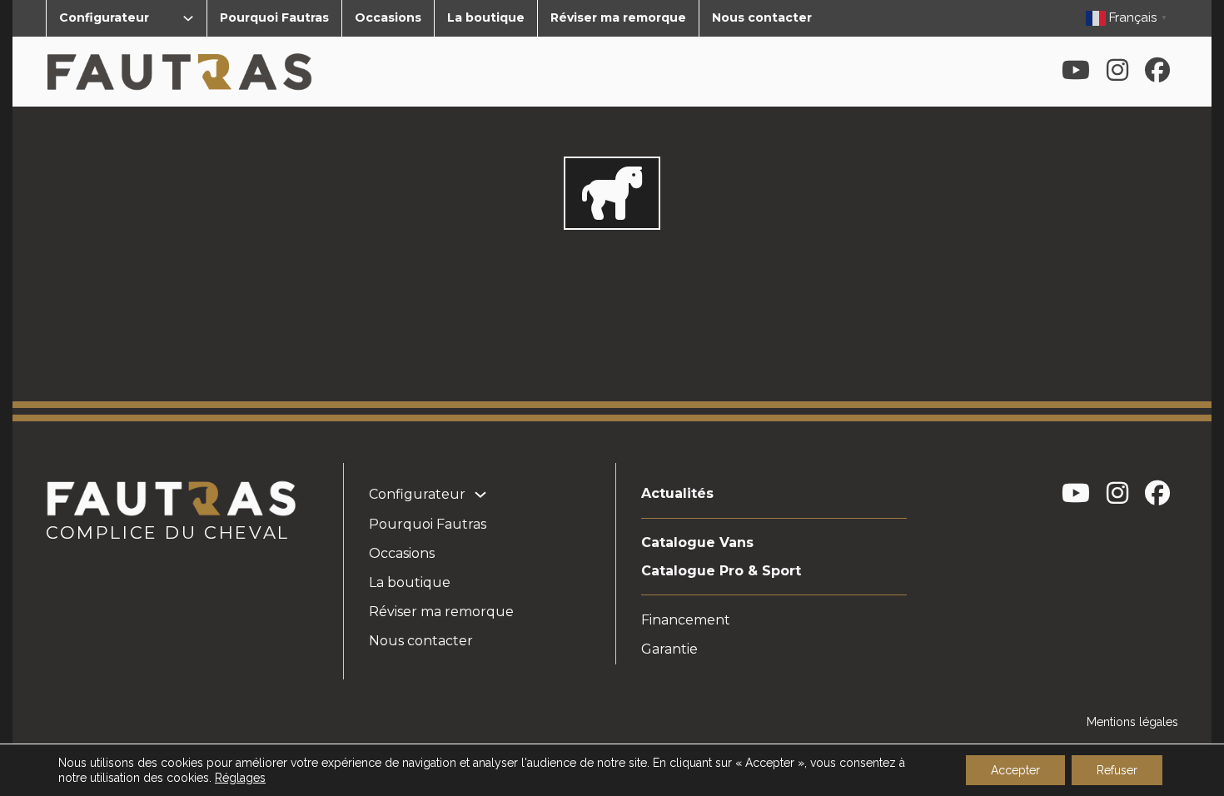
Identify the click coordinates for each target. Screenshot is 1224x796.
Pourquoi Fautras (274, 17)
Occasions (388, 17)
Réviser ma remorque (618, 17)
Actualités (677, 493)
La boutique (486, 17)
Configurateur (104, 17)
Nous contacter (762, 17)
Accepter (1015, 770)
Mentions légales (1132, 722)
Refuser (1117, 770)
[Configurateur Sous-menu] (188, 18)
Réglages (240, 777)
